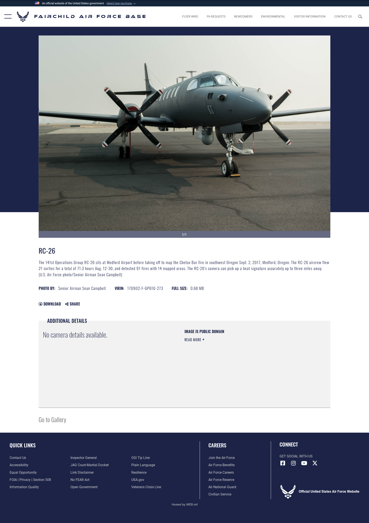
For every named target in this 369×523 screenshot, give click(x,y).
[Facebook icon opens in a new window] (283, 463)
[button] (121, 3)
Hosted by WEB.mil (185, 504)
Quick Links (23, 445)
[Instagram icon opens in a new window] (293, 463)
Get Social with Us (296, 456)
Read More (193, 339)
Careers (217, 445)
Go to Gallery (52, 419)
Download (51, 304)
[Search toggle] (361, 16)
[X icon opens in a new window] (315, 463)
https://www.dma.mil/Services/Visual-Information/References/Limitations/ (234, 367)
